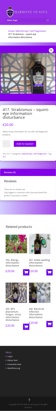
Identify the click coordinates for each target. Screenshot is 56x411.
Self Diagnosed (37, 31)
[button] (51, 50)
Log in (10, 356)
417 (4, 156)
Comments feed (14, 364)
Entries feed (12, 360)
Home (11, 31)
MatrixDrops (22, 31)
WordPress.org (13, 368)
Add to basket (24, 143)
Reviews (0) (10, 172)
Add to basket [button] (26, 273)
